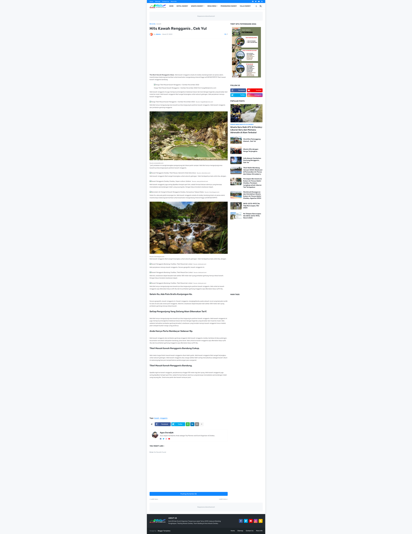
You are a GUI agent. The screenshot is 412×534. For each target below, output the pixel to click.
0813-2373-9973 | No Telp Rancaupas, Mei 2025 (251, 206)
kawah (159, 24)
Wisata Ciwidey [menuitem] (197, 6)
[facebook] (252, 1)
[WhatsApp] (188, 424)
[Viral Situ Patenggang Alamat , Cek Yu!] (236, 140)
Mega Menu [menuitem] (211, 6)
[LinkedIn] (192, 424)
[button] (256, 6)
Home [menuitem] (171, 6)
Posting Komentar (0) (188, 494)
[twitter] (255, 1)
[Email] (197, 424)
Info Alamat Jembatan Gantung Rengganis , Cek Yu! (252, 160)
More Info (174, 1)
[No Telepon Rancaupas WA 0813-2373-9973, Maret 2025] (236, 216)
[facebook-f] (241, 521)
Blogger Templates (164, 531)
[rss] (262, 1)
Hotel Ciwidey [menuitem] (182, 6)
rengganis (163, 418)
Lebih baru (154, 499)
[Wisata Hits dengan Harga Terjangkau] (236, 150)
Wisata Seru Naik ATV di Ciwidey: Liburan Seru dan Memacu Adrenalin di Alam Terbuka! (246, 130)
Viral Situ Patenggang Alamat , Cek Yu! (252, 140)
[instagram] (166, 439)
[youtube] (259, 1)
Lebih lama (223, 499)
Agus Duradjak (166, 432)
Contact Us (165, 1)
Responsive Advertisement (206, 16)
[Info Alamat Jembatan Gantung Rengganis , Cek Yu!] (236, 160)
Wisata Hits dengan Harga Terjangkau (250, 150)
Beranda (152, 24)
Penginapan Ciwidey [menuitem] (229, 6)
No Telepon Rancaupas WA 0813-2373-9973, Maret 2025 (252, 216)
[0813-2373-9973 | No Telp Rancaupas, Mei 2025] (236, 205)
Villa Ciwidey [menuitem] (245, 6)
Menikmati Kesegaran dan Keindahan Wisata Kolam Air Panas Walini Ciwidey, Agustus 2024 (252, 195)
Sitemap (157, 1)
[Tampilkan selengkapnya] (202, 424)
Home (151, 1)
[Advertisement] (189, 56)
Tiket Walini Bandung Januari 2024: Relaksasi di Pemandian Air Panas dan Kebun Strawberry (252, 171)
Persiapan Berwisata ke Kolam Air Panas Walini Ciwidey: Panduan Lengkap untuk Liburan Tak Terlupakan (252, 183)
